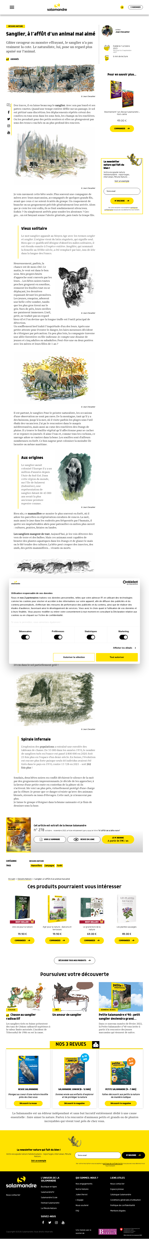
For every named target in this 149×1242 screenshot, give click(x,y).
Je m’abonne (118, 839)
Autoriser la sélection (74, 657)
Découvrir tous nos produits (72, 960)
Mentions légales (118, 1211)
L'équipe (79, 1200)
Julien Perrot (81, 1194)
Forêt (59, 866)
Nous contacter (13, 1195)
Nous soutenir (82, 1205)
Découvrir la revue (28, 1103)
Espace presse (117, 1189)
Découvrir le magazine (74, 1103)
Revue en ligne (87, 839)
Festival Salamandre (50, 1203)
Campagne (49, 866)
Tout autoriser (117, 657)
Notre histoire (82, 1189)
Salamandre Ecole (49, 1197)
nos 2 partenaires (29, 597)
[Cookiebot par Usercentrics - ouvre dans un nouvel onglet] (125, 582)
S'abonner (136, 7)
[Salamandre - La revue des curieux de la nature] (57, 7)
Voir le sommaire (52, 839)
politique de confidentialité (113, 1163)
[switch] (58, 637)
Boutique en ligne (49, 1187)
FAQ (77, 1211)
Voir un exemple (122, 181)
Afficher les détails (122, 648)
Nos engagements (84, 1184)
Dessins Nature (15, 26)
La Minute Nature (49, 1208)
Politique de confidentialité (122, 1205)
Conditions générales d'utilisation (125, 1200)
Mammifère (36, 866)
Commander (119, 128)
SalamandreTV (47, 1192)
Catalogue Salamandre (120, 1194)
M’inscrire (120, 201)
